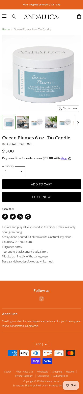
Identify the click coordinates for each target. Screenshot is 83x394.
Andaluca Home (19, 144)
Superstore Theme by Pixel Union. (31, 385)
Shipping (57, 371)
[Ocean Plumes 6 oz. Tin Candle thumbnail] (8, 122)
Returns (70, 371)
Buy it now (41, 197)
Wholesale (42, 371)
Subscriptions (60, 376)
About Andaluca (24, 371)
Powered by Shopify (59, 385)
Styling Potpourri (24, 376)
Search (7, 371)
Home (5, 29)
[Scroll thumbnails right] (77, 122)
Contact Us (43, 376)
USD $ (39, 345)
